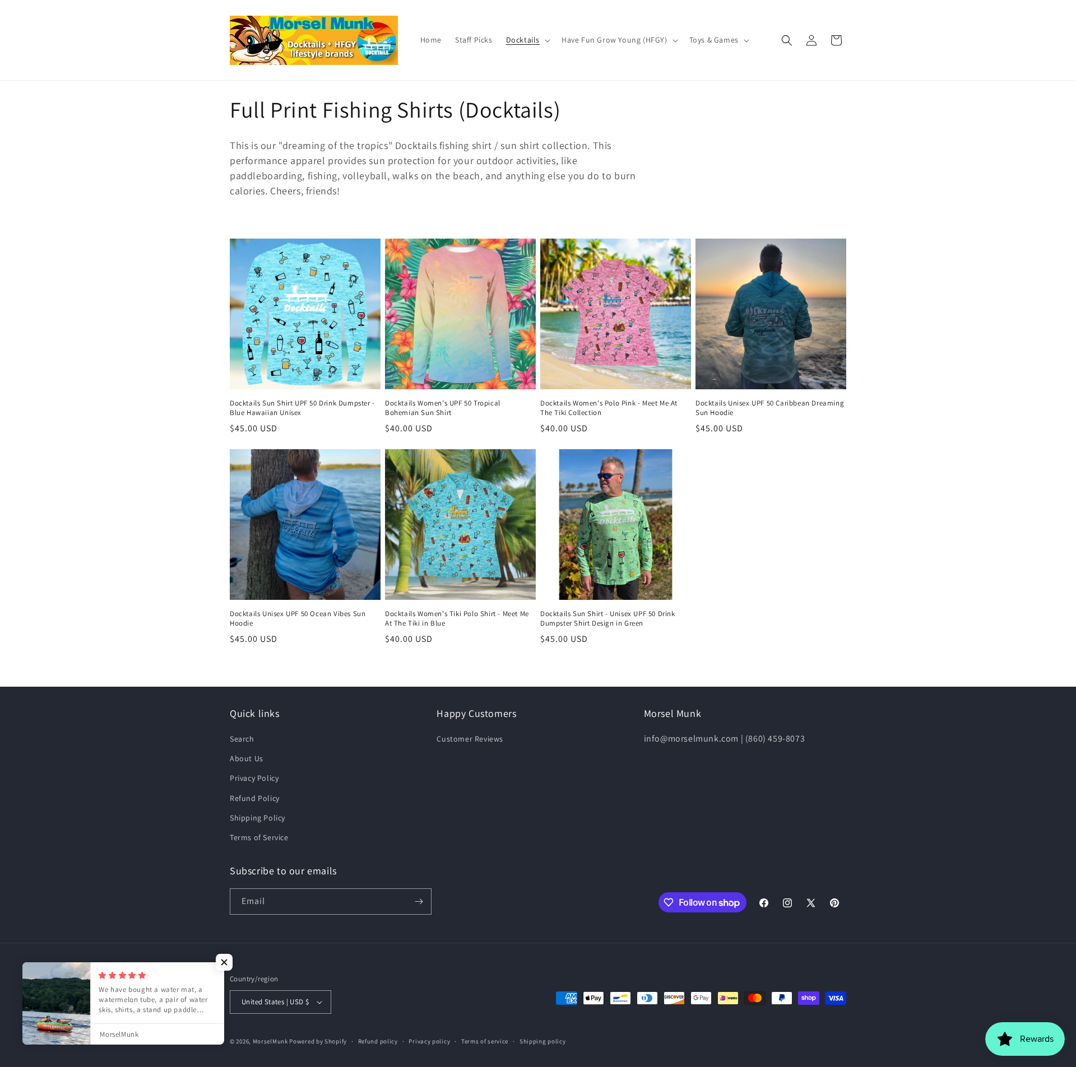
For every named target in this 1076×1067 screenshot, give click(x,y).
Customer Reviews (470, 739)
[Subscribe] (418, 901)
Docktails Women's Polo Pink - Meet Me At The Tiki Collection (609, 408)
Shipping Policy (257, 818)
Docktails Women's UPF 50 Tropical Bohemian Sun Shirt (442, 408)
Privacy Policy (254, 778)
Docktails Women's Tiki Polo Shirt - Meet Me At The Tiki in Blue (457, 618)
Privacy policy (429, 1041)
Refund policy (378, 1041)
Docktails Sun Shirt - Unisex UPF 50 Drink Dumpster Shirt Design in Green (607, 618)
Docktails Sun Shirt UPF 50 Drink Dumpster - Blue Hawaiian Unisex (302, 408)
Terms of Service (259, 837)
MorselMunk (270, 1041)
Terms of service (484, 1041)
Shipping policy (543, 1041)
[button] (527, 40)
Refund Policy (255, 798)
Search (242, 739)
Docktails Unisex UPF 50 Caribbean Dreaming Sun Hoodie (769, 408)
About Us (246, 758)
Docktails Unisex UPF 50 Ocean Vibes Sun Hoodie (297, 618)
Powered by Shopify (318, 1041)
